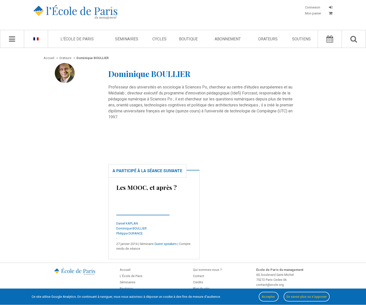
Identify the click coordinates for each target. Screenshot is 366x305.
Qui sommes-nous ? (207, 270)
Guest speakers (165, 244)
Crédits (198, 282)
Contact (198, 276)
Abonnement (228, 39)
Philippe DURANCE (129, 233)
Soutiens (301, 39)
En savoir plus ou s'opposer (307, 297)
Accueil (125, 270)
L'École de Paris (77, 39)
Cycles (159, 39)
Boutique (188, 39)
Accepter (269, 297)
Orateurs (268, 39)
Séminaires (126, 39)
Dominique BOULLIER (131, 228)
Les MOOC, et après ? (146, 187)
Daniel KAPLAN (127, 223)
